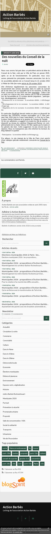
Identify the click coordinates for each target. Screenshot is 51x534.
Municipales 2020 (9, 398)
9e (30, 448)
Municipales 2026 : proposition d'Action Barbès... (25, 288)
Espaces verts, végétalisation (14, 385)
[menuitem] (29, 41)
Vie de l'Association (10, 438)
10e (42, 464)
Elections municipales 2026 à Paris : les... (21, 255)
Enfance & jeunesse (10, 376)
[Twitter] (25, 173)
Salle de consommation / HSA (14, 421)
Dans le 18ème (8, 358)
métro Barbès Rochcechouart (14, 394)
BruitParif (15, 114)
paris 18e (6, 464)
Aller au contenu (7, 2)
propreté (24, 453)
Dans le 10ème (8, 354)
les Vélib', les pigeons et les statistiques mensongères (26, 41)
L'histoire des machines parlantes (37, 45)
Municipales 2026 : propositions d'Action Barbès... (25, 263)
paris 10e (27, 464)
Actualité (6, 327)
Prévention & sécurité (11, 407)
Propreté (6, 416)
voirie (5, 448)
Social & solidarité (9, 425)
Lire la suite (14, 207)
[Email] (33, 173)
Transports (7, 430)
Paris (36, 464)
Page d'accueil (15, 45)
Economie (6, 367)
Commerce (7, 336)
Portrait (6, 403)
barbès (15, 453)
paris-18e (6, 453)
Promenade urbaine (10, 412)
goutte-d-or (24, 459)
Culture (5, 345)
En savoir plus (17, 532)
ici (2, 102)
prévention (36, 459)
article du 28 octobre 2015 (31, 84)
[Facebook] (18, 173)
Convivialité (7, 340)
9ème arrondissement (18, 448)
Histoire (6, 389)
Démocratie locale (10, 363)
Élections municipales (11, 372)
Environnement (8, 381)
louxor (35, 448)
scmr (20, 464)
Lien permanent (9, 148)
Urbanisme (7, 434)
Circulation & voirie (10, 331)
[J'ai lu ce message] (48, 528)
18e (13, 464)
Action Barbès (14, 14)
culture (42, 453)
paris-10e (34, 453)
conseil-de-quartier (10, 459)
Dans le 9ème (8, 349)
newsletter (35, 93)
